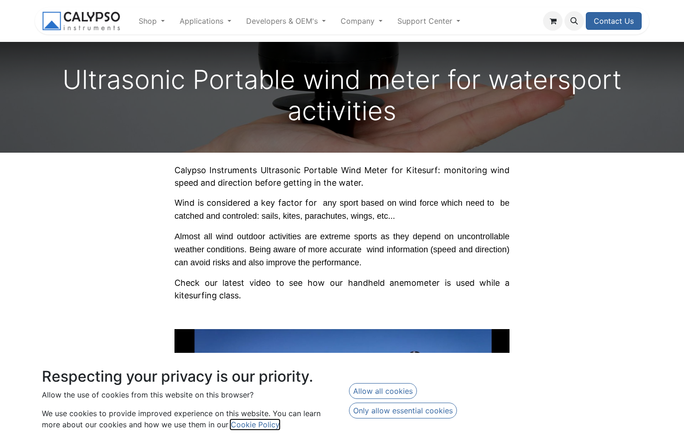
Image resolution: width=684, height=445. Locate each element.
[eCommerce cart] (553, 21)
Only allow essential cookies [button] (403, 410)
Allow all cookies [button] (383, 391)
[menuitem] (151, 21)
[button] (574, 21)
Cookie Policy (255, 424)
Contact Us (614, 21)
